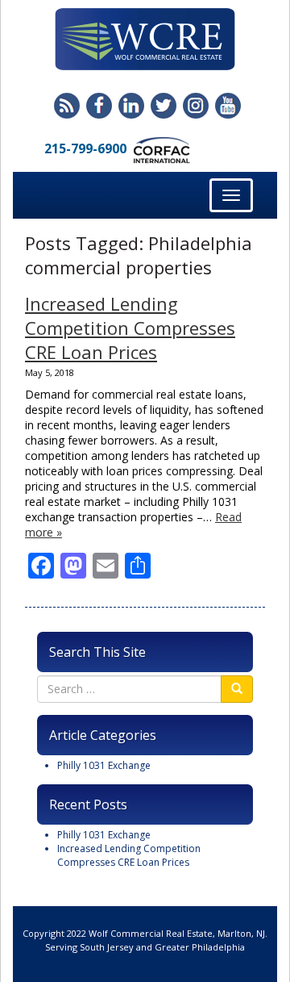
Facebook (99, 106)
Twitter (163, 106)
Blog (67, 106)
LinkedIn (131, 106)
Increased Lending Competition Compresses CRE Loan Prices (130, 327)
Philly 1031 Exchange (104, 765)
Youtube (228, 106)
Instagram (196, 106)
